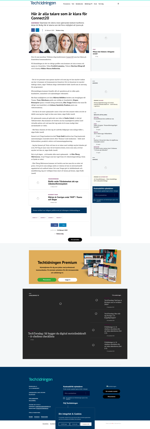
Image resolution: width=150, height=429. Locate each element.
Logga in (67, 280)
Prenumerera (66, 4)
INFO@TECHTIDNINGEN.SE (42, 408)
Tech (73, 4)
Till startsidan (75, 240)
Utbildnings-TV (88, 4)
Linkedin (71, 407)
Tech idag (101, 4)
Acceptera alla (86, 424)
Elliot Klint (32, 394)
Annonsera (36, 416)
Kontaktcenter (79, 4)
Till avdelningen (116, 295)
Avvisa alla (74, 424)
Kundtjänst (53, 423)
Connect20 (70, 57)
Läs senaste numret (111, 391)
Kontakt (31, 416)
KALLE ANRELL (32, 400)
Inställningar (64, 424)
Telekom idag (60, 30)
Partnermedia (44, 416)
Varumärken (46, 423)
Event (95, 4)
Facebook (65, 407)
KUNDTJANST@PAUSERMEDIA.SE (43, 406)
